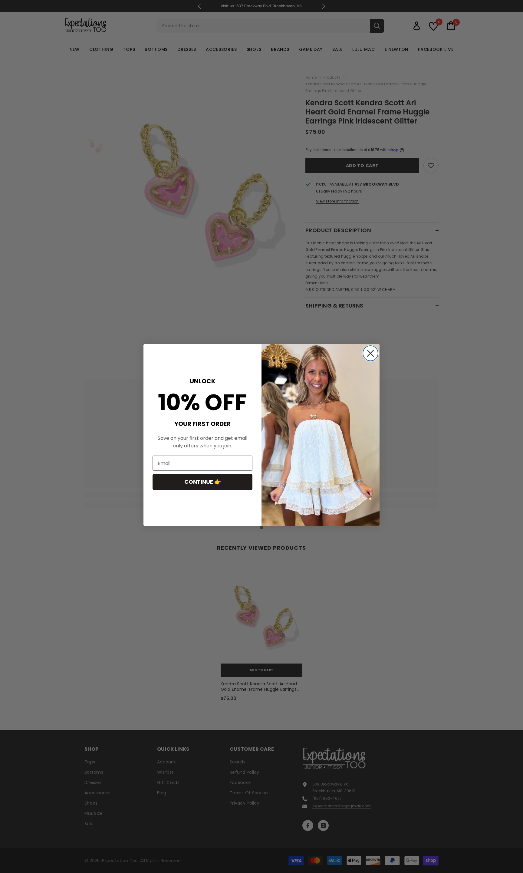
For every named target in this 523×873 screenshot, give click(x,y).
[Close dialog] (370, 353)
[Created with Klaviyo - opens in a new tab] (261, 527)
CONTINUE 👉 (202, 482)
